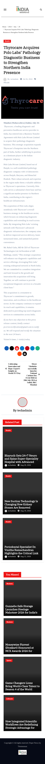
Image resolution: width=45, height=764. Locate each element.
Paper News (34, 743)
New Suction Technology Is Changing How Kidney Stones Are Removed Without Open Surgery (21, 505)
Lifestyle (10, 699)
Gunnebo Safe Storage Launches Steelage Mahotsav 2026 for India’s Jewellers (21, 610)
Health (7, 41)
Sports (9, 660)
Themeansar (22, 746)
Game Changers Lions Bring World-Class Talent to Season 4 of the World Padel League (22, 687)
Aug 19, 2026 (25, 511)
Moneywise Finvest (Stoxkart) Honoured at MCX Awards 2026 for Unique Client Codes (19, 649)
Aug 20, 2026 (25, 465)
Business (10, 584)
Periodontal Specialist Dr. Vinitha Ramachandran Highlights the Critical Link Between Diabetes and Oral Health (21, 553)
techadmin (14, 79)
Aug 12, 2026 (25, 556)
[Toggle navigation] (5, 9)
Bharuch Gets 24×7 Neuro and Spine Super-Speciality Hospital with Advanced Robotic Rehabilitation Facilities (21, 462)
